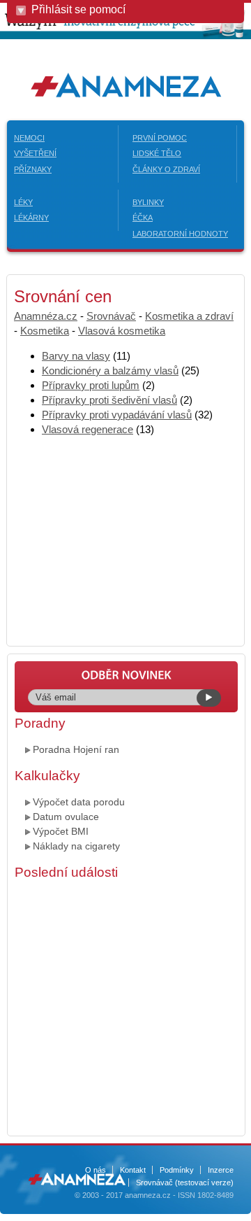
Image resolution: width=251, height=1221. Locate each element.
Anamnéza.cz (45, 316)
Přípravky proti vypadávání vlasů (117, 415)
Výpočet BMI (61, 831)
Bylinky (148, 202)
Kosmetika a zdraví (189, 316)
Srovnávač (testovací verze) (185, 1182)
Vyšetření (35, 153)
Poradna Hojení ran (76, 749)
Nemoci (29, 138)
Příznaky (33, 169)
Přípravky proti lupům (90, 385)
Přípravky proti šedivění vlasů (109, 400)
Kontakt (133, 1170)
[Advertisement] (125, 1006)
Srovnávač (111, 316)
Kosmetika (44, 331)
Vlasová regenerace (87, 429)
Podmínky (177, 1170)
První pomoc (159, 138)
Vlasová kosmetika (121, 331)
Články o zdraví (166, 169)
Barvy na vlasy (76, 356)
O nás (95, 1170)
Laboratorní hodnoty (180, 234)
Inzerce (221, 1170)
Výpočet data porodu (79, 801)
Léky (23, 202)
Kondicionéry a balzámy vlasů (110, 370)
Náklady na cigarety (76, 846)
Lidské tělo (156, 153)
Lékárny (31, 217)
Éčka (142, 217)
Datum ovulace (66, 816)
